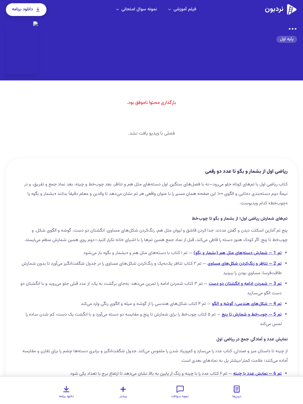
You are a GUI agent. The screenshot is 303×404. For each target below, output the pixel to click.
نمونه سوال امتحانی (139, 9)
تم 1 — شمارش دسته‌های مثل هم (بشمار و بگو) (238, 253)
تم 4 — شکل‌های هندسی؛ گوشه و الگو (247, 303)
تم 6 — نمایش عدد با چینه (257, 373)
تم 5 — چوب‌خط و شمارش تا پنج (252, 314)
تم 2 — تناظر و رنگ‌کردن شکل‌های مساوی (244, 263)
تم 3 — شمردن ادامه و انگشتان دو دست (245, 283)
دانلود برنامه (22, 9)
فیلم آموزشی (184, 9)
